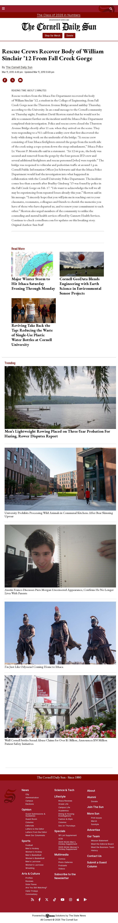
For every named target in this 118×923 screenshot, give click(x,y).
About (91, 790)
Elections (30, 804)
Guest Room (31, 819)
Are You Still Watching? (36, 887)
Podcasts (62, 865)
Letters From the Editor (36, 832)
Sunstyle (95, 824)
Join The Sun (95, 807)
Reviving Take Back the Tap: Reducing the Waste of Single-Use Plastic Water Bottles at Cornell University (32, 335)
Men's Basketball (33, 855)
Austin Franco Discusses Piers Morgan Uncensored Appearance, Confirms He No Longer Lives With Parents (59, 591)
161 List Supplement (67, 835)
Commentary (31, 894)
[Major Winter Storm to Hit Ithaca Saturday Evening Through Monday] (34, 264)
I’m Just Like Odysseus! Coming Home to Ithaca (34, 667)
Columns (29, 822)
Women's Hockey (34, 852)
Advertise (93, 829)
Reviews (29, 881)
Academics (63, 810)
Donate (69, 35)
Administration (32, 797)
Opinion (26, 809)
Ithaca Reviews (65, 801)
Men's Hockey (32, 848)
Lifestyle (60, 796)
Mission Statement (99, 840)
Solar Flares (31, 884)
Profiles (29, 878)
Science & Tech (64, 790)
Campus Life (64, 807)
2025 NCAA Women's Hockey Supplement (68, 848)
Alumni (91, 797)
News (25, 790)
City (27, 794)
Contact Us (94, 856)
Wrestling (30, 868)
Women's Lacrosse (34, 865)
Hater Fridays (32, 891)
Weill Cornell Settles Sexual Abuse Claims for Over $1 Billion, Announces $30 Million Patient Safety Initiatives (56, 742)
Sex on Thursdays (66, 826)
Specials (59, 831)
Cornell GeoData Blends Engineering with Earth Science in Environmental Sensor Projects (80, 286)
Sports (26, 840)
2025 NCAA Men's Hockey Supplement (67, 843)
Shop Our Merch (52, 35)
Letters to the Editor (35, 829)
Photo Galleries (65, 862)
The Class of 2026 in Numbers (58, 15)
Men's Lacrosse (33, 861)
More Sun (93, 813)
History (94, 850)
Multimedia (61, 854)
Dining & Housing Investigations (66, 815)
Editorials (30, 826)
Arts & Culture (31, 873)
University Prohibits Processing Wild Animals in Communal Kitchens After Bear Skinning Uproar (59, 514)
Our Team (93, 836)
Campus (29, 801)
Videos (61, 869)
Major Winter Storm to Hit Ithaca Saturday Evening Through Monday (33, 283)
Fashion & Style (65, 819)
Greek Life (63, 804)
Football (29, 845)
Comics (61, 859)
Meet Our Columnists (35, 835)
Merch (94, 821)
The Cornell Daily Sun (19, 67)
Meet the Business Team (102, 847)
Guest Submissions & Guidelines (35, 815)
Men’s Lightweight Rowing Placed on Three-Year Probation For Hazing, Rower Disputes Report (57, 433)
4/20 (60, 839)
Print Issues (96, 818)
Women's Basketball (35, 858)
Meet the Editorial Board (102, 844)
